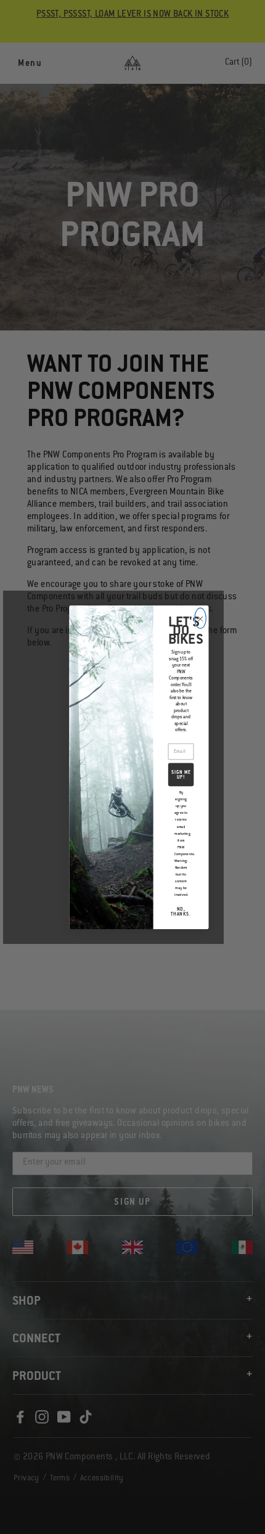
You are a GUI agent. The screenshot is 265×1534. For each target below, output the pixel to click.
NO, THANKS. (181, 911)
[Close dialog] (200, 618)
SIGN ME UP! (181, 774)
